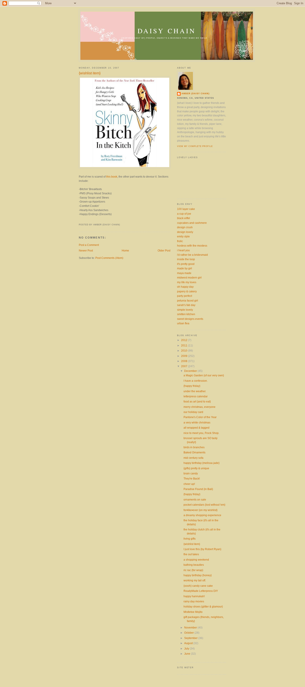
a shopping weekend (196, 559)
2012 (184, 340)
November (191, 627)
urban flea (183, 323)
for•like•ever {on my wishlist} (200, 510)
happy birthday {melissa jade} (201, 462)
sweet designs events (190, 318)
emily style (183, 236)
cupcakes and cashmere (192, 222)
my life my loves (186, 282)
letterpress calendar (196, 396)
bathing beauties (194, 564)
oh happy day (185, 286)
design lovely (185, 231)
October (189, 632)
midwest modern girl (189, 277)
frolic (180, 241)
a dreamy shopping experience (202, 515)
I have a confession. (196, 380)
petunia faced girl (187, 300)
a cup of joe (184, 213)
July (187, 648)
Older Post (164, 250)
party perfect (184, 295)
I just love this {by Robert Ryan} (202, 549)
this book (111, 176)
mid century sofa (193, 457)
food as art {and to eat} (197, 401)
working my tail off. (195, 580)
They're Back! (192, 478)
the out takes (191, 554)
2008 (184, 361)
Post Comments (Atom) (109, 257)
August (188, 643)
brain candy (191, 473)
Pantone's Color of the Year (200, 417)
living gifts (190, 538)
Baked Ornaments (194, 452)
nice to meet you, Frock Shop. (201, 432)
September (191, 638)
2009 (184, 355)
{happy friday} (192, 385)
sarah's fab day (186, 305)
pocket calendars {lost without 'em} (204, 504)
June (187, 653)
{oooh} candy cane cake (198, 585)
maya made (184, 273)
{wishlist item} (89, 73)
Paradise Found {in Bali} (198, 489)
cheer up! (189, 483)
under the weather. (195, 391)
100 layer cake (186, 208)
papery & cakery (187, 291)
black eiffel (183, 218)
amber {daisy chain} (196, 93)
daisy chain (167, 30)
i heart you (183, 250)
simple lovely (185, 309)
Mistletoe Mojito (193, 611)
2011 (184, 345)
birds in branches (194, 447)
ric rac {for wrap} (193, 570)
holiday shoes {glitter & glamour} (203, 606)
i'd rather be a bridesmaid (192, 254)
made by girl (184, 268)
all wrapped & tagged (196, 427)
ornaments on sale (195, 499)
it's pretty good (185, 263)
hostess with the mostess (192, 245)
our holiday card (193, 412)
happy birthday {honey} (198, 575)
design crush (185, 227)
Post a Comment (89, 244)
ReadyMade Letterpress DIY (201, 590)
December (191, 370)
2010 (184, 350)
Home (125, 250)
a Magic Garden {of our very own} (204, 375)
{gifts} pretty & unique (196, 468)
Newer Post (86, 250)
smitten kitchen (186, 314)
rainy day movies (194, 601)
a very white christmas (197, 422)
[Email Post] (79, 220)
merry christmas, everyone (199, 406)
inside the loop (186, 259)
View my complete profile (195, 146)
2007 (184, 366)
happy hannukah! (194, 596)
